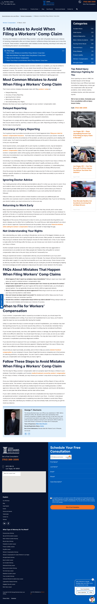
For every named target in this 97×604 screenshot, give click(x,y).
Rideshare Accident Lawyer (9, 573)
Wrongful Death (78, 62)
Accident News (77, 28)
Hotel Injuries (77, 32)
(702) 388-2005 (89, 2)
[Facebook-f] (29, 434)
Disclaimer (13, 598)
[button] (76, 9)
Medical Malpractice (79, 36)
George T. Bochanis (32, 410)
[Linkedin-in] (25, 434)
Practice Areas (34, 9)
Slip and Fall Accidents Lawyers (10, 535)
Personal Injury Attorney (8, 533)
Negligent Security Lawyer (9, 584)
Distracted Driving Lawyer (9, 565)
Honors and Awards (60, 9)
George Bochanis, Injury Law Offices (10, 16)
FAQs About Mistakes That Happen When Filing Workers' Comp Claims (25, 55)
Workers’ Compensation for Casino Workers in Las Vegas (16, 554)
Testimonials (6, 514)
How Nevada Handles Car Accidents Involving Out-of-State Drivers (82, 203)
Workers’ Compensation (26, 16)
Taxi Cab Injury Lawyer (8, 570)
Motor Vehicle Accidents (80, 40)
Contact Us (70, 9)
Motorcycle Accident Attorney (10, 568)
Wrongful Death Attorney (8, 557)
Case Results (49, 9)
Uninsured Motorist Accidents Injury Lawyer (13, 578)
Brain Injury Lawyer (7, 587)
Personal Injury (77, 47)
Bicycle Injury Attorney (8, 541)
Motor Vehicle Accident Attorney (10, 538)
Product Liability (78, 55)
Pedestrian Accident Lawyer (9, 544)
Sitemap (5, 519)
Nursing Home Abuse (79, 43)
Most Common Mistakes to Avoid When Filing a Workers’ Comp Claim (25, 53)
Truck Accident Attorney (8, 576)
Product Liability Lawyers (9, 546)
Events (4, 508)
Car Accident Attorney (8, 562)
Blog (43, 9)
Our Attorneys (23, 9)
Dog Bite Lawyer (7, 549)
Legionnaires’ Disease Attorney (10, 581)
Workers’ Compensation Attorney (10, 552)
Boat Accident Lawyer (8, 560)
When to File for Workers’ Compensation (17, 58)
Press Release (77, 51)
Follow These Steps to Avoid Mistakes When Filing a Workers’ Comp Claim (26, 60)
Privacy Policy (6, 598)
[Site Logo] (48, 3)
